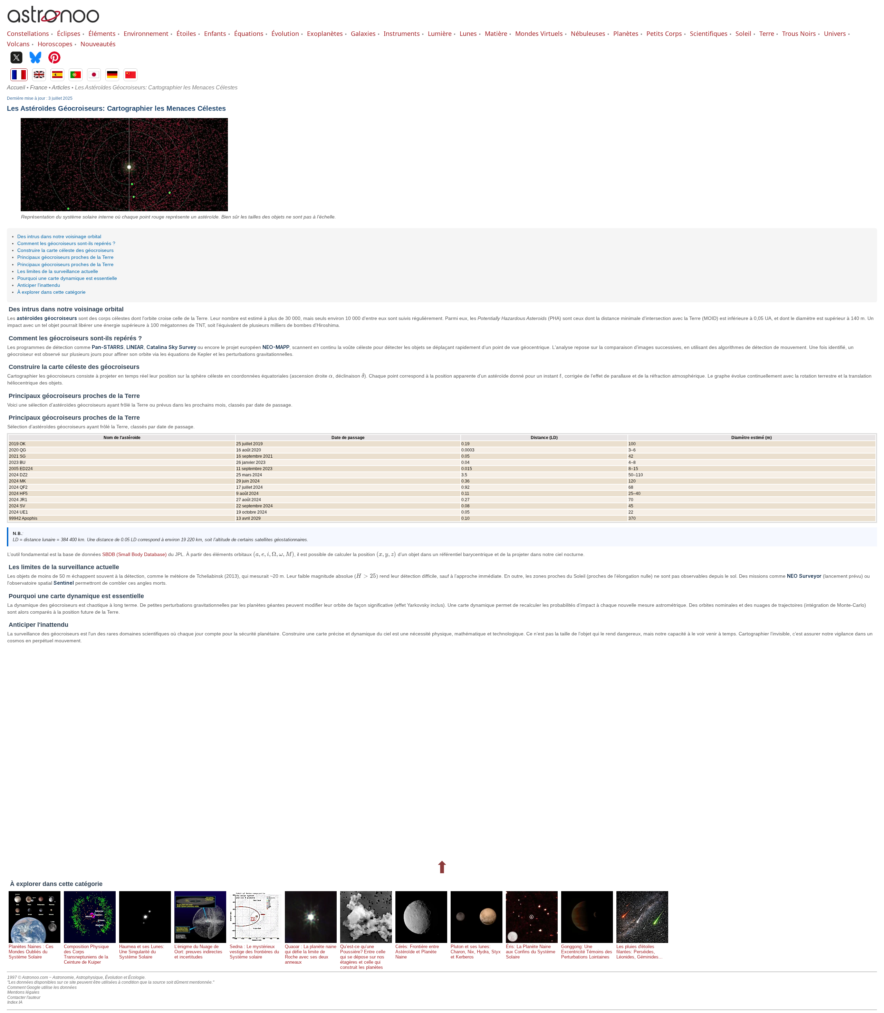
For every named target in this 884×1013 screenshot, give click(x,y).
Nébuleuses (588, 33)
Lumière (440, 33)
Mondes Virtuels (539, 33)
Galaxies (363, 33)
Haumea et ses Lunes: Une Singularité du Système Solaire (141, 952)
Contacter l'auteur (23, 997)
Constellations (28, 33)
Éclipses (68, 33)
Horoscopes (55, 44)
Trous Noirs (799, 33)
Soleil (743, 33)
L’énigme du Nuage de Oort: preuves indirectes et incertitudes (198, 952)
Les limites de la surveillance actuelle (57, 271)
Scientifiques (709, 33)
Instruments (402, 33)
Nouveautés (98, 44)
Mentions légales (23, 992)
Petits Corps (664, 33)
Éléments (102, 33)
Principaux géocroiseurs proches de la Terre (65, 257)
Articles (61, 87)
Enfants (215, 33)
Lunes (468, 33)
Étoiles (186, 33)
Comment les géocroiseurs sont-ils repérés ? (66, 243)
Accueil (16, 87)
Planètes (625, 33)
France (38, 87)
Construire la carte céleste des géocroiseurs (65, 250)
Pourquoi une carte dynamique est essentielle (67, 278)
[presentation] (331, 376)
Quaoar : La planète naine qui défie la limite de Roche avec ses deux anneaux (310, 954)
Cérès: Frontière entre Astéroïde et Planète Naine (417, 952)
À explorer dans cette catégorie (51, 292)
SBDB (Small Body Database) (134, 554)
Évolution (285, 33)
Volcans (18, 44)
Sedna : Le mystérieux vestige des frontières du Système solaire (254, 952)
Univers (835, 33)
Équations (248, 33)
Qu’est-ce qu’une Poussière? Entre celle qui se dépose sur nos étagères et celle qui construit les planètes (362, 957)
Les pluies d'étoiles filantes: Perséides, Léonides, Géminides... (639, 952)
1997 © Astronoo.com (27, 977)
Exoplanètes (325, 33)
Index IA (14, 1002)
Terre (766, 33)
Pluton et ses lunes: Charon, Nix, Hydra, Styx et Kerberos (476, 952)
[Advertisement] (214, 750)
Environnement (146, 33)
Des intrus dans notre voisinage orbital (59, 236)
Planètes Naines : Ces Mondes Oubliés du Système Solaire (31, 952)
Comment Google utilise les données (42, 987)
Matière (496, 33)
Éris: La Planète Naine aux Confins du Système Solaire (530, 952)
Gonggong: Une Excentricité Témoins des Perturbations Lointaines (586, 952)
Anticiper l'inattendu (38, 285)
